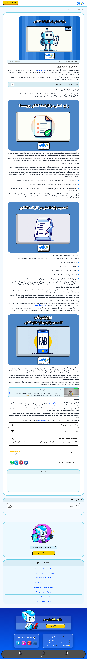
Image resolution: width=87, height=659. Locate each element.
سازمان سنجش (53, 403)
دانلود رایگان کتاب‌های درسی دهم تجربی (43, 587)
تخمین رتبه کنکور (43, 420)
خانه (82, 10)
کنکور (78, 10)
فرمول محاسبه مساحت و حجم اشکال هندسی (43, 573)
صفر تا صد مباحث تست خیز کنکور (43, 582)
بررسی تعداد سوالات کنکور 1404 (43, 592)
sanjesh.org (41, 70)
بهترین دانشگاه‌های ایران (43, 597)
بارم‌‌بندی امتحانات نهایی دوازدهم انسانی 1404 (43, 568)
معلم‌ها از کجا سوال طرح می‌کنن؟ (43, 578)
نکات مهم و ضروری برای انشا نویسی (43, 602)
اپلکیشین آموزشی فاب (39, 305)
